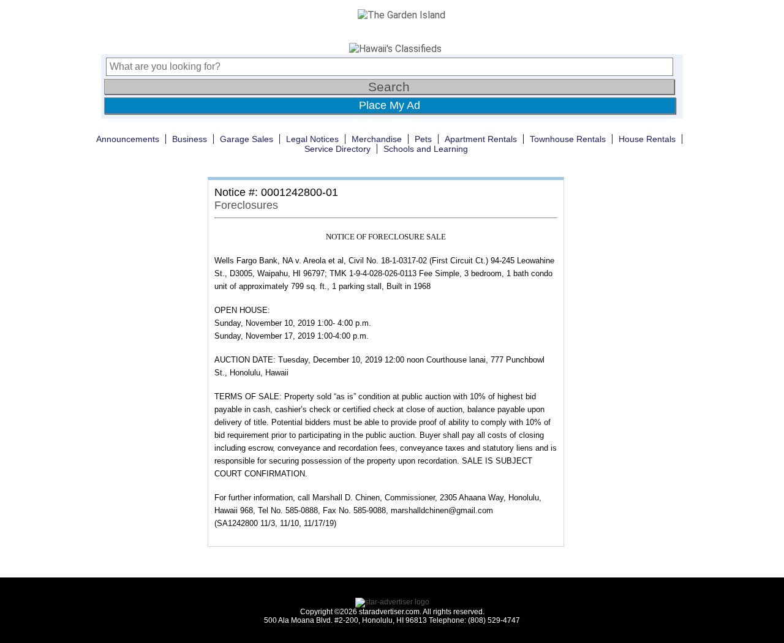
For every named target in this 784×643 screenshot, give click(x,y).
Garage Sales (246, 139)
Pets (423, 139)
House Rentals (647, 139)
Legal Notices (312, 139)
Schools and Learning (425, 149)
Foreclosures (246, 205)
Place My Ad (389, 105)
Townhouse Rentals (568, 139)
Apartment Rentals (481, 139)
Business (189, 139)
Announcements (127, 139)
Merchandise (377, 139)
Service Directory (337, 149)
